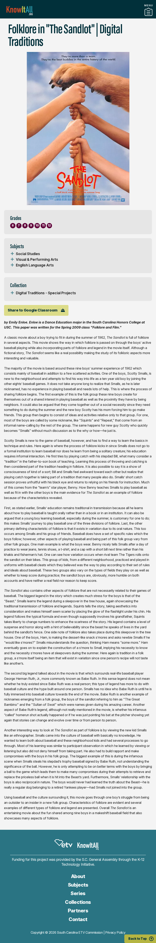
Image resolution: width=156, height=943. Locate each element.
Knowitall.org (19, 10)
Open (12, 254)
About (78, 876)
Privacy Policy (115, 932)
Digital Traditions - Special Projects (46, 293)
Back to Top (137, 939)
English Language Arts (35, 265)
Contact (78, 919)
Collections (78, 902)
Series (77, 893)
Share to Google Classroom (32, 310)
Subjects (78, 885)
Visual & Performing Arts (37, 259)
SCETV (63, 843)
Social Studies (28, 254)
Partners (78, 17)
